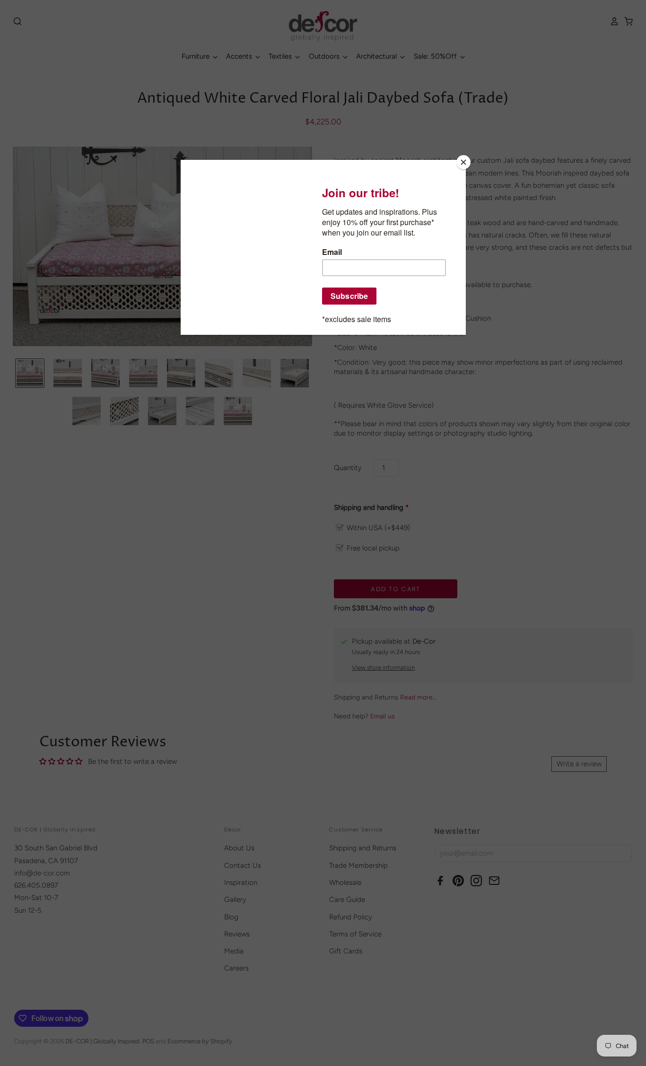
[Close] (463, 162)
